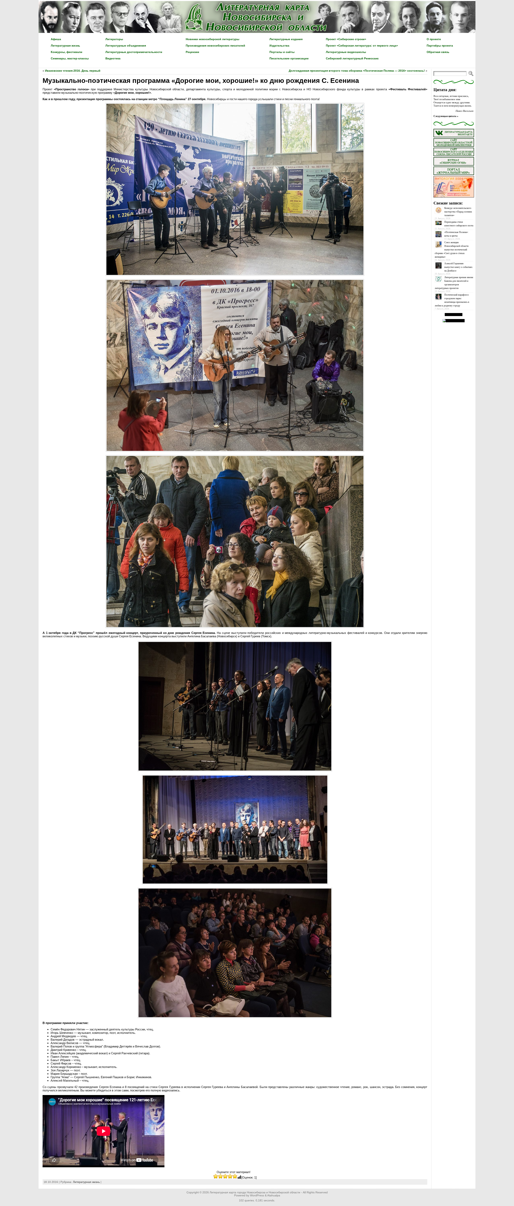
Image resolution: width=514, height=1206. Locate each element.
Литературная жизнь (65, 45)
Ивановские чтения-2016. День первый (72, 70)
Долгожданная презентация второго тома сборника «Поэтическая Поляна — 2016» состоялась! (357, 70)
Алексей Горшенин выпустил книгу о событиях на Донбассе (458, 267)
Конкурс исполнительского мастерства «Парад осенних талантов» (458, 212)
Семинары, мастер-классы (70, 58)
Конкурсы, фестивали (66, 52)
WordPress (257, 1195)
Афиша (56, 39)
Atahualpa (273, 1195)
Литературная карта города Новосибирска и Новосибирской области (255, 1192)
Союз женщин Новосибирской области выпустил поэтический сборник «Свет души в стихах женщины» (451, 249)
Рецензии (192, 52)
